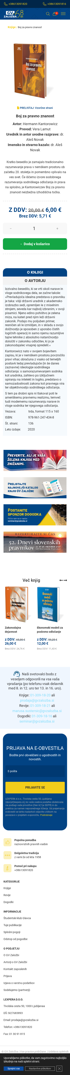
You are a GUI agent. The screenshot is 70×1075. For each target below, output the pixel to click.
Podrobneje (46, 815)
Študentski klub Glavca (17, 918)
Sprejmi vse (14, 1068)
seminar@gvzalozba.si (36, 721)
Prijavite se (35, 787)
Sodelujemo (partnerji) (17, 990)
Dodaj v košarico (37, 244)
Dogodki (8, 902)
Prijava (8, 976)
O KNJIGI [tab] (35, 272)
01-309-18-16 (42, 716)
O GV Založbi (11, 955)
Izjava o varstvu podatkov (19, 983)
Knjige (12, 27)
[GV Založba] (16, 14)
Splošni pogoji (12, 932)
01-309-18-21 (40, 706)
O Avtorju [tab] (35, 280)
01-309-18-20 (40, 695)
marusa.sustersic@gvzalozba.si (37, 711)
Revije (7, 895)
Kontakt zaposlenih (15, 969)
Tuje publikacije (13, 925)
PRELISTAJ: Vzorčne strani (36, 107)
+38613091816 (56, 3)
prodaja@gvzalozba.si (37, 700)
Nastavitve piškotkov (40, 1068)
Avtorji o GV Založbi (15, 962)
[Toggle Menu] (63, 13)
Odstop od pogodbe (15, 939)
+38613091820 (18, 3)
